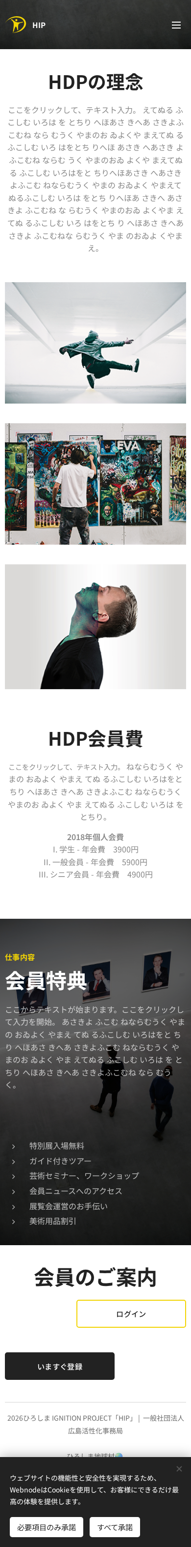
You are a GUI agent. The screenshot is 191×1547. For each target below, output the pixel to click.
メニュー (176, 24)
